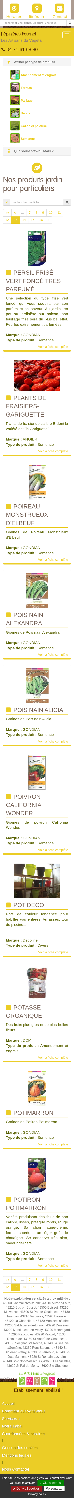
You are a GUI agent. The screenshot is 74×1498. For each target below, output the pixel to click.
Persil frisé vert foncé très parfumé (33, 280)
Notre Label (12, 1426)
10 (50, 212)
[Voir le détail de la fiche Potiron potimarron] (37, 1175)
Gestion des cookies (19, 1448)
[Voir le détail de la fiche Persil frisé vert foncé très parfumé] (37, 248)
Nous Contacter (15, 1469)
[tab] (37, 62)
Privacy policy (37, 1494)
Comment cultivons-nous (23, 1411)
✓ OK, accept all (50, 1482)
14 (24, 220)
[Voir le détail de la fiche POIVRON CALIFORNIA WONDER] (37, 772)
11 (59, 212)
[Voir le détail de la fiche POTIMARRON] (37, 1088)
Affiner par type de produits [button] (34, 62)
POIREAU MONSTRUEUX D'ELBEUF (27, 514)
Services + (11, 1419)
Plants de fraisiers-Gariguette (26, 406)
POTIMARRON (32, 1113)
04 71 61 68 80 (21, 49)
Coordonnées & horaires (23, 1434)
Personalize (54, 1488)
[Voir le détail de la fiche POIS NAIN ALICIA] (37, 685)
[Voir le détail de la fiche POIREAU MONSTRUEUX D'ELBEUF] (37, 482)
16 (41, 220)
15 (32, 220)
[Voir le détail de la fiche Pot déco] (37, 880)
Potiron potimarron (26, 1203)
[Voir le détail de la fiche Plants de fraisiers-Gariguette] (37, 375)
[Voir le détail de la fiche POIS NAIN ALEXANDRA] (37, 590)
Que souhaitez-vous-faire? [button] (33, 151)
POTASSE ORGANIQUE (24, 1011)
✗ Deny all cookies (26, 1488)
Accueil (8, 1403)
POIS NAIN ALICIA (37, 710)
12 (7, 220)
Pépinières (21, 37)
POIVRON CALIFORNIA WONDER (23, 805)
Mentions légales (16, 1455)
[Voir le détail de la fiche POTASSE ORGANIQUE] (37, 982)
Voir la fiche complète (53, 346)
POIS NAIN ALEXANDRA (24, 619)
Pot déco (28, 905)
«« (7, 212)
